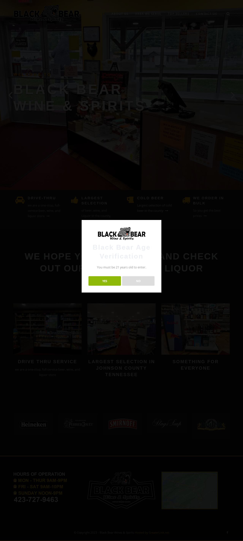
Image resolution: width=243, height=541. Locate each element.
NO (138, 281)
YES (104, 281)
